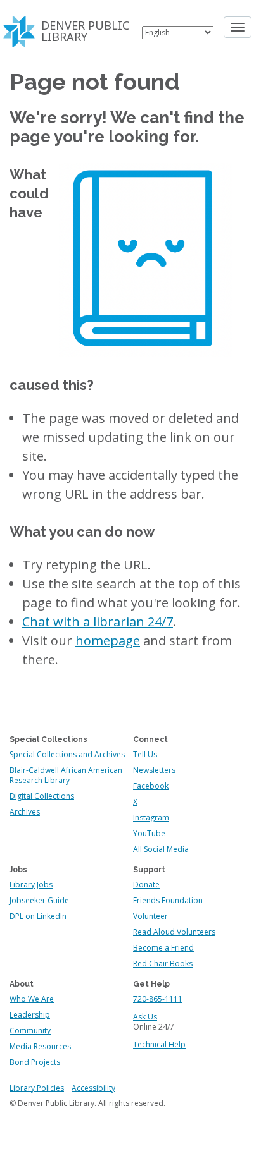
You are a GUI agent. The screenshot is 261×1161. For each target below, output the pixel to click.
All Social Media (161, 849)
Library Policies (37, 1088)
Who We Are (32, 999)
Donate (146, 884)
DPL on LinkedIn (38, 916)
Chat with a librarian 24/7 (97, 621)
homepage (107, 640)
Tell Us (145, 754)
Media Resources (40, 1046)
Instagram (151, 817)
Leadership (30, 1014)
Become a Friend (163, 947)
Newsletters (154, 770)
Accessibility (93, 1088)
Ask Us (145, 1016)
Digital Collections (42, 796)
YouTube (149, 833)
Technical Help (159, 1044)
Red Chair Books (163, 963)
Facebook (151, 786)
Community (30, 1030)
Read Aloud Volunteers (174, 932)
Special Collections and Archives (67, 754)
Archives (25, 811)
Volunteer (150, 916)
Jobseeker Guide (39, 900)
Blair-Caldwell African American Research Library (66, 775)
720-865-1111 (157, 999)
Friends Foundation (168, 900)
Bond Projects (35, 1062)
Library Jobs (31, 884)
